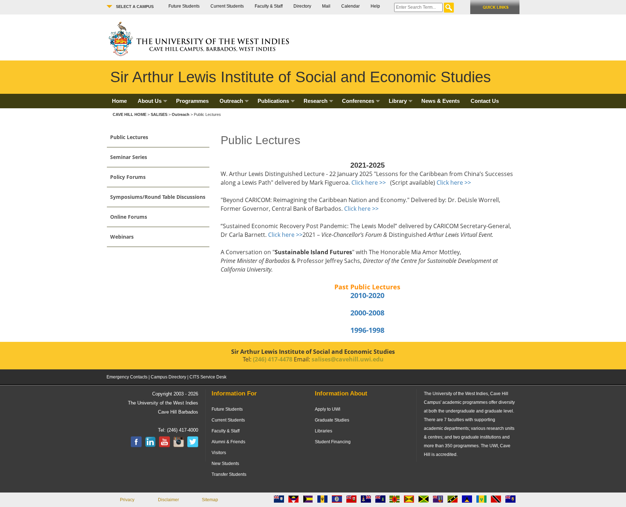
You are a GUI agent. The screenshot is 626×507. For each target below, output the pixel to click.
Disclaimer (168, 499)
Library (398, 101)
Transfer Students (229, 474)
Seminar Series (128, 157)
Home (119, 101)
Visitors (219, 452)
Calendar (350, 6)
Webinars (122, 236)
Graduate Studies (332, 420)
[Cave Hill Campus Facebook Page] (136, 445)
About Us (150, 101)
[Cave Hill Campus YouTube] (164, 445)
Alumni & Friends (228, 441)
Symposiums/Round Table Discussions (157, 196)
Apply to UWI (327, 409)
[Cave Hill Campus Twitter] (192, 445)
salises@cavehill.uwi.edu (348, 359)
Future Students (184, 6)
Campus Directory (168, 377)
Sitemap (210, 499)
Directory (302, 6)
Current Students (227, 6)
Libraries (323, 430)
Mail (326, 6)
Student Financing (333, 441)
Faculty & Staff (269, 6)
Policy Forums (128, 176)
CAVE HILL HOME (130, 114)
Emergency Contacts (127, 377)
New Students (225, 463)
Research (315, 101)
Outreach (231, 101)
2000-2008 (367, 313)
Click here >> (368, 183)
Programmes (192, 101)
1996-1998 (367, 330)
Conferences (358, 101)
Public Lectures (129, 137)
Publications (273, 101)
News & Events (440, 101)
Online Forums (128, 216)
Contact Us (485, 101)
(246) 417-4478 (272, 359)
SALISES (159, 114)
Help (375, 6)
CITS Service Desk (207, 377)
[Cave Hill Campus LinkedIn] (150, 445)
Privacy (127, 499)
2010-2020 (367, 295)
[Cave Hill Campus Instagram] (178, 445)
